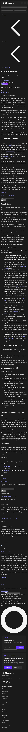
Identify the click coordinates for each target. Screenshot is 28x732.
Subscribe (20, 647)
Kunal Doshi (5, 577)
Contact (4, 709)
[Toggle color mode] (25, 3)
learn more (8, 515)
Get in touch (17, 667)
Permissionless (15, 311)
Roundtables (5, 696)
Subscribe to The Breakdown (7, 195)
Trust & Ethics (5, 720)
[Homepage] (8, 3)
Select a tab (3, 592)
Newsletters (5, 691)
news (5, 41)
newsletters (13, 295)
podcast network (20, 286)
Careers (4, 707)
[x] (9, 682)
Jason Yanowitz (5, 80)
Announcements (7, 67)
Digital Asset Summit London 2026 (9, 518)
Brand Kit (4, 711)
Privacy (4, 722)
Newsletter (3, 192)
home (5, 14)
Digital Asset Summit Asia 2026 (8, 496)
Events (4, 693)
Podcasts (4, 688)
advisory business (8, 156)
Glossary (4, 727)
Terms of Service (6, 725)
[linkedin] (6, 682)
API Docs (4, 717)
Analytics (4, 698)
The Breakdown (12, 338)
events (9, 145)
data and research (10, 151)
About (3, 704)
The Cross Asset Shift (6, 551)
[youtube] (3, 682)
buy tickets (3, 515)
